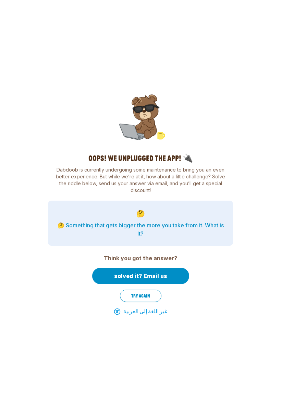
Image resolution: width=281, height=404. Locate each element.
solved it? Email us (140, 276)
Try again (140, 296)
